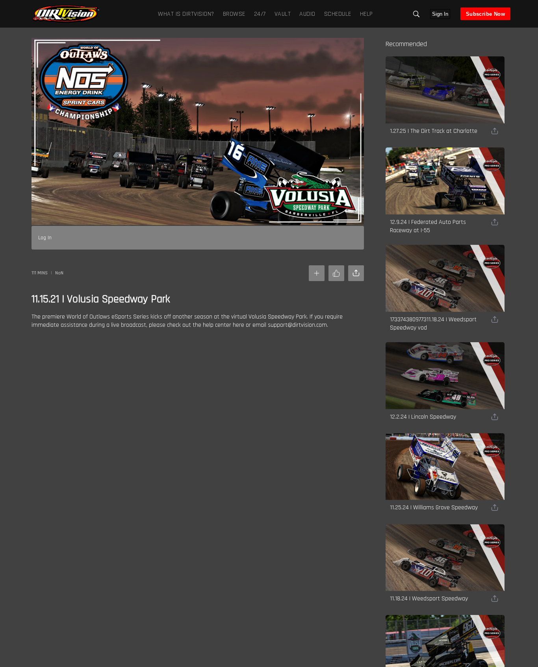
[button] (416, 14)
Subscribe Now (485, 14)
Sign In (440, 14)
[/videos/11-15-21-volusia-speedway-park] (65, 21)
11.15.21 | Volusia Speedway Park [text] (101, 299)
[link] (65, 14)
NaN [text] (59, 273)
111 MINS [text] (40, 273)
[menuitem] (232, 13)
